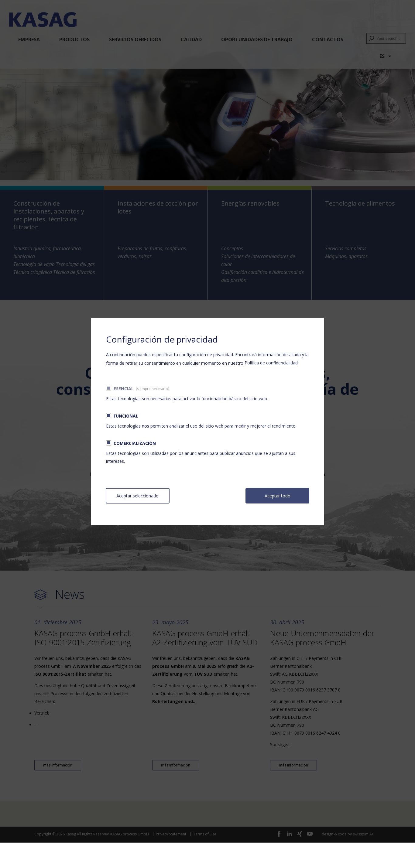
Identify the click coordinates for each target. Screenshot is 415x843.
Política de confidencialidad (271, 363)
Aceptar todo (277, 496)
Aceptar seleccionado (137, 496)
